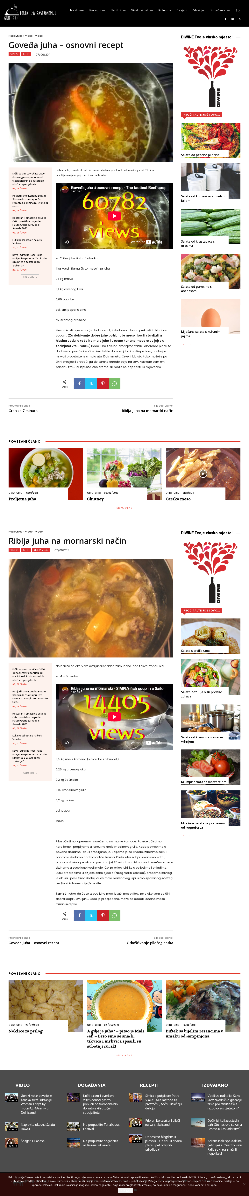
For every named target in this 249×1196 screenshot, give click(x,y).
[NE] (244, 1184)
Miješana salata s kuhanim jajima (200, 334)
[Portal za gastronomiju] (30, 12)
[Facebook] (225, 19)
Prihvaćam (125, 1190)
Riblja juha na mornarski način (147, 410)
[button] (237, 10)
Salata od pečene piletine (200, 155)
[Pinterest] (103, 383)
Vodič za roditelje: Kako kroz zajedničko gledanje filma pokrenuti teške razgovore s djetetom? (225, 1102)
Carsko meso (178, 499)
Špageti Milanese (33, 1141)
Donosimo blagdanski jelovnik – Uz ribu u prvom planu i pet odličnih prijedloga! (163, 1143)
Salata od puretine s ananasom (196, 288)
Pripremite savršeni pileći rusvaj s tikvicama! (162, 1123)
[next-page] (189, 344)
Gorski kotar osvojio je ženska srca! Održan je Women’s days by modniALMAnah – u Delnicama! (36, 1104)
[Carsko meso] (203, 474)
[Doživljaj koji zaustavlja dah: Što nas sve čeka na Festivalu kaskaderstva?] (198, 1122)
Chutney (95, 499)
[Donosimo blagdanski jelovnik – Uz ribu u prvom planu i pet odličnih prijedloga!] (135, 1138)
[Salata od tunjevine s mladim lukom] (210, 181)
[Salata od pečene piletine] (210, 140)
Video (29, 36)
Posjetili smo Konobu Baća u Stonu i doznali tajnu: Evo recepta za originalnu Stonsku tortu (30, 201)
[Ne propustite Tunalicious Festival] (73, 1126)
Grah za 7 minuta (23, 410)
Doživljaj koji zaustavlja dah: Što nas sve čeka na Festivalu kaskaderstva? (225, 1125)
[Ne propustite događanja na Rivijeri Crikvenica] (73, 1142)
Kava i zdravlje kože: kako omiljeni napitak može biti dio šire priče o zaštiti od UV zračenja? (29, 260)
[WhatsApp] (114, 383)
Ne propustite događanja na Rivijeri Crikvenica (100, 1143)
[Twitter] (239, 19)
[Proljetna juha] (46, 474)
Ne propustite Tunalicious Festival (101, 1127)
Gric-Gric (16, 492)
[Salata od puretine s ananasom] (210, 271)
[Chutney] (124, 474)
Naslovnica (16, 36)
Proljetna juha (22, 499)
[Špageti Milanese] (11, 1142)
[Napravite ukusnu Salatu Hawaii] (11, 1126)
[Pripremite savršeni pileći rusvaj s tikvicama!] (135, 1122)
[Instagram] (232, 19)
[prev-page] (183, 344)
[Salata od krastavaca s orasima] (210, 226)
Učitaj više (28, 277)
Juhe (26, 54)
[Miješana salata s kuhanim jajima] (210, 316)
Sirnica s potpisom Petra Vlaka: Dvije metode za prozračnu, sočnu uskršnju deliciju (163, 1102)
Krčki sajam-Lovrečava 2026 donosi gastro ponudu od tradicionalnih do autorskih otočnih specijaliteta (28, 179)
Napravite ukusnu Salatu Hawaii (38, 1127)
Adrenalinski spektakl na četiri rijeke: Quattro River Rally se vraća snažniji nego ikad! (225, 1147)
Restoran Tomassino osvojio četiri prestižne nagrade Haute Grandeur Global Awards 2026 (29, 223)
